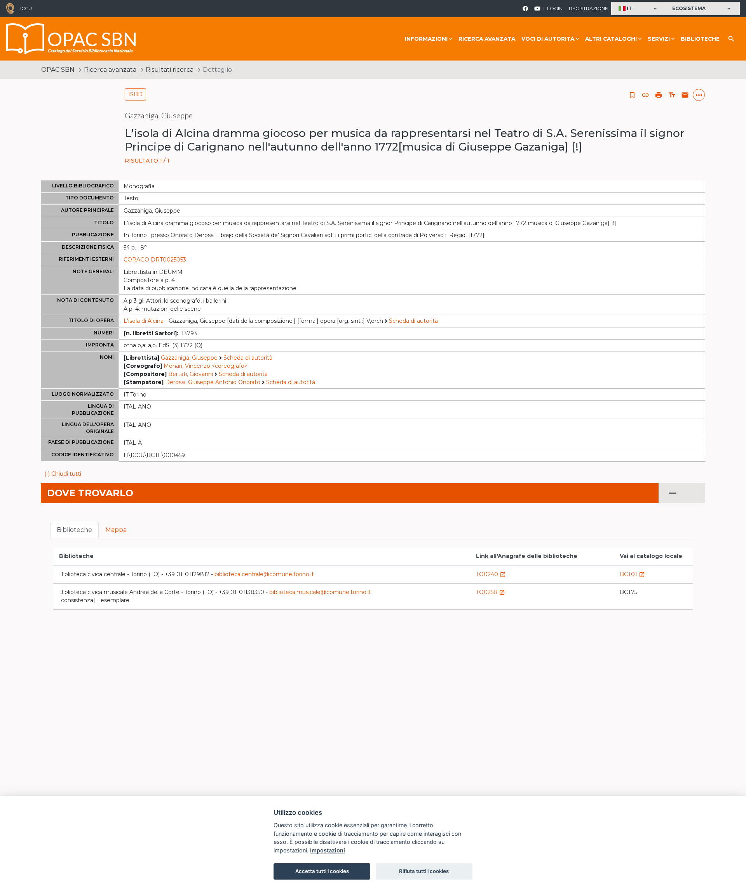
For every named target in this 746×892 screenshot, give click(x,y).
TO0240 (491, 574)
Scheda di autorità (413, 320)
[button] (638, 9)
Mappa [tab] (116, 529)
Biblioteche (700, 39)
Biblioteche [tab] (74, 529)
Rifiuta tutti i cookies (424, 871)
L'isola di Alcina (144, 320)
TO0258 (490, 592)
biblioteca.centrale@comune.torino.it (264, 574)
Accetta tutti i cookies (322, 871)
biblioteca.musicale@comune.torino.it (320, 592)
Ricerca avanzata (486, 39)
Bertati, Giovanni (190, 374)
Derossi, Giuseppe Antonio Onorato (212, 382)
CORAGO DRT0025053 (155, 259)
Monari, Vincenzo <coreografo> (206, 365)
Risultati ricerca (169, 69)
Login (555, 8)
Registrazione (588, 8)
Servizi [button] (659, 39)
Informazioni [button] (426, 39)
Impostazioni (327, 850)
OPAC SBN (58, 69)
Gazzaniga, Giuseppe (189, 357)
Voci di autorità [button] (547, 39)
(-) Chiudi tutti (62, 473)
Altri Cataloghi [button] (611, 39)
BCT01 (632, 574)
